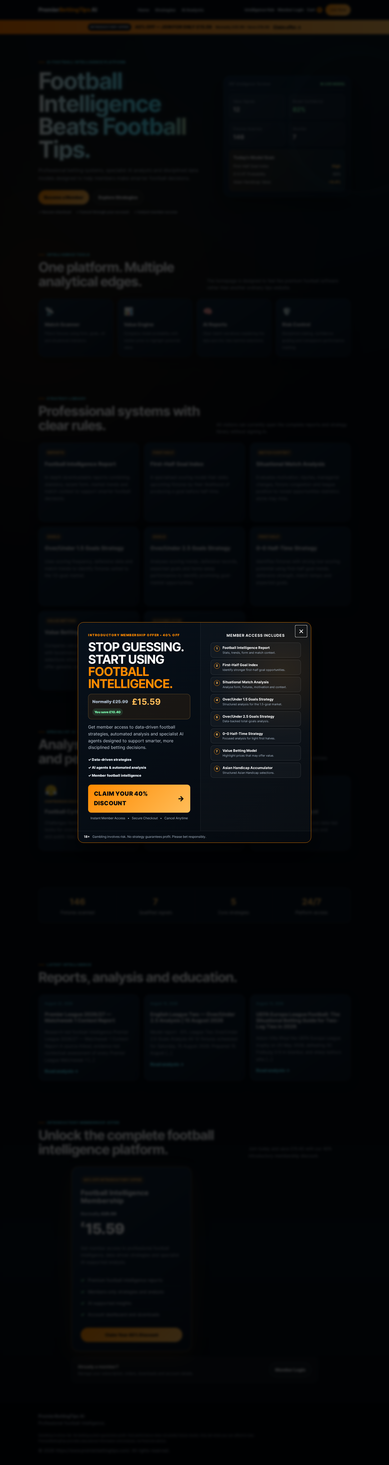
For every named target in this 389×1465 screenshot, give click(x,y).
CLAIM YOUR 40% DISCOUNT (139, 798)
